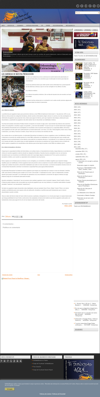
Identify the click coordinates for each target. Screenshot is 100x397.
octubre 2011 (79, 154)
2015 (75, 136)
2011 (75, 147)
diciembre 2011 (79, 148)
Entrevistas (11, 25)
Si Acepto (9, 389)
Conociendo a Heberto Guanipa (86, 195)
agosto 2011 (79, 159)
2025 (75, 109)
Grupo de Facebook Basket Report (43, 370)
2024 (75, 112)
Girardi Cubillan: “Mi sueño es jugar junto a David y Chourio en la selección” (90, 65)
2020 (75, 123)
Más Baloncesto (70, 25)
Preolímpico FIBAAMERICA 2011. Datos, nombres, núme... (86, 168)
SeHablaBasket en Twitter (40, 360)
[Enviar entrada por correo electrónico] (12, 216)
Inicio (3, 25)
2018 (75, 128)
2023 (75, 115)
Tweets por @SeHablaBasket (82, 206)
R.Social (87, 30)
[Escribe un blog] (17, 217)
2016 (75, 133)
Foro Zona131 (37, 366)
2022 (75, 117)
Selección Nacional (58, 25)
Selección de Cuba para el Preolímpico (84, 189)
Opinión (48, 25)
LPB (42, 25)
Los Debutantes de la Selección (86, 192)
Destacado (79, 30)
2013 (75, 141)
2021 (75, 120)
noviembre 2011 (80, 151)
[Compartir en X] (19, 217)
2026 (75, 107)
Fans (95, 30)
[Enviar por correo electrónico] (15, 217)
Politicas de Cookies (45, 394)
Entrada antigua (68, 274)
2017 (75, 131)
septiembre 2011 (80, 156)
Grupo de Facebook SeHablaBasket (43, 363)
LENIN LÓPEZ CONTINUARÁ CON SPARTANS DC (89, 93)
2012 (75, 144)
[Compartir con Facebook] (22, 217)
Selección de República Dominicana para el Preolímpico (87, 185)
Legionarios (20, 25)
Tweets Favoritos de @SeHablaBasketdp (85, 56)
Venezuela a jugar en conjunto (85, 165)
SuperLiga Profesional (32, 25)
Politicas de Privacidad (58, 394)
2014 (75, 139)
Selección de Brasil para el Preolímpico (84, 176)
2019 (75, 125)
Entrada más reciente (7, 274)
